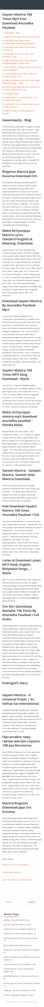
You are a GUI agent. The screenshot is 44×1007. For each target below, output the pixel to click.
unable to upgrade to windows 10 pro (18, 995)
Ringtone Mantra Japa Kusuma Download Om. (22, 37)
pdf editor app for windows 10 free (17, 924)
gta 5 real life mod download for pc (18, 945)
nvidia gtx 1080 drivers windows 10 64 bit (20, 990)
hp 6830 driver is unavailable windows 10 (20, 929)
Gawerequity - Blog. (12, 33)
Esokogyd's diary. (12, 93)
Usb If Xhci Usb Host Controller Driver (17, 880)
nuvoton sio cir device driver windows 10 (20, 933)
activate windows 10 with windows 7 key (20, 964)
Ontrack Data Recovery (11, 872)
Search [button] (32, 902)
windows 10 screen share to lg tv (17, 920)
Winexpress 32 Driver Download (15, 865)
